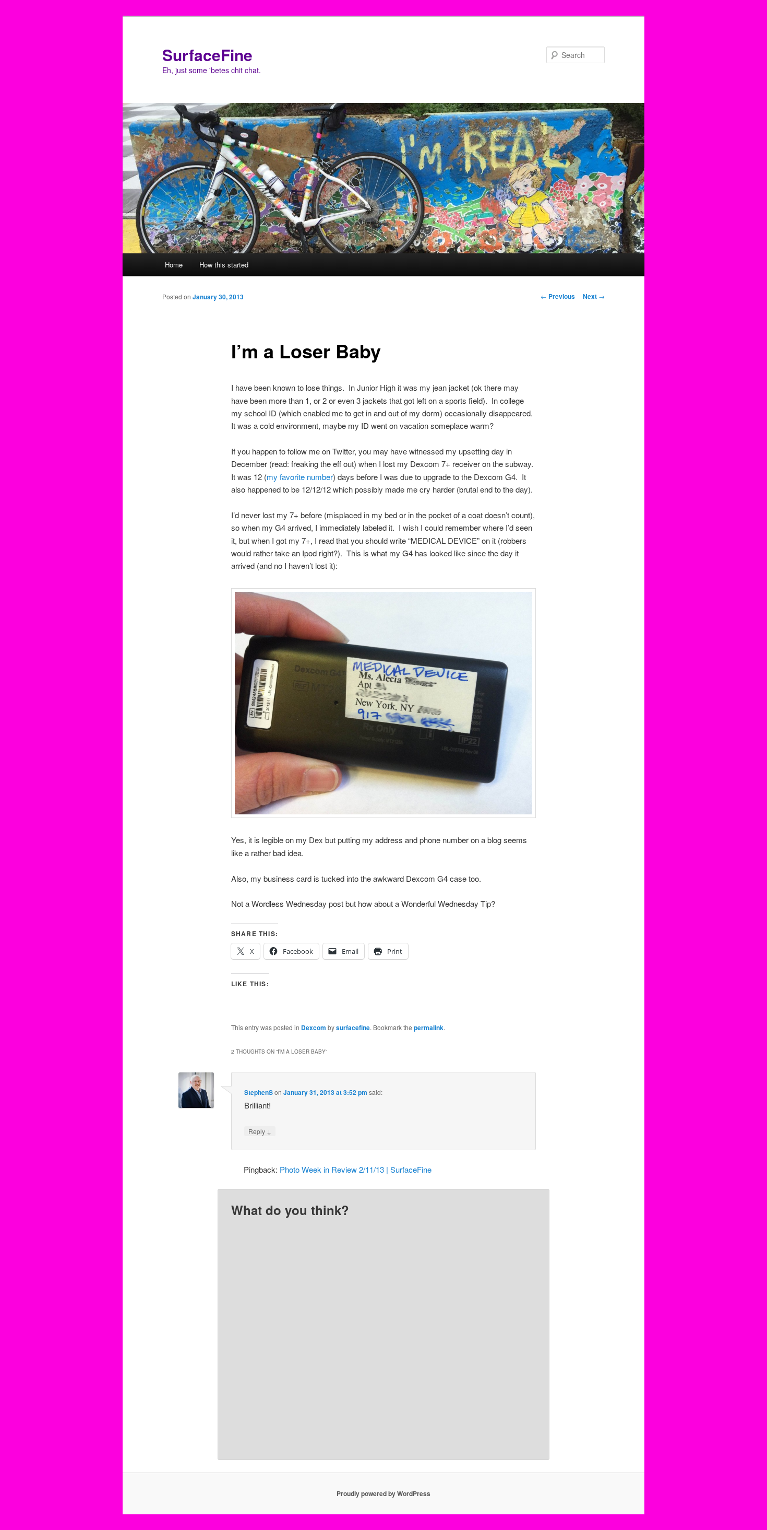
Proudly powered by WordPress (383, 1493)
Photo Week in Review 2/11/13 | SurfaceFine (356, 1169)
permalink (429, 1027)
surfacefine (353, 1027)
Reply (259, 1131)
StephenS (258, 1092)
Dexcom (313, 1027)
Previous (558, 296)
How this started (223, 265)
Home (174, 265)
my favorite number (300, 476)
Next (594, 296)
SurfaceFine (207, 54)
